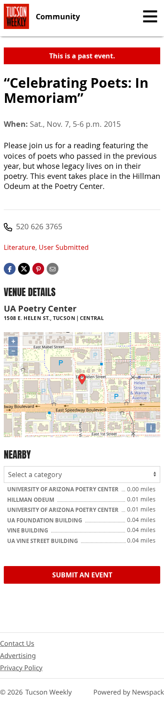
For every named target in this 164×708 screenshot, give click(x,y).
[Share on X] (24, 268)
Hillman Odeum (31, 499)
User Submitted (64, 247)
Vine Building (28, 530)
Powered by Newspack (128, 692)
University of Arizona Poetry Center (63, 489)
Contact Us (17, 643)
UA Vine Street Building (43, 541)
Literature (19, 247)
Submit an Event (82, 575)
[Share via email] (52, 268)
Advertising (18, 655)
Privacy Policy (21, 667)
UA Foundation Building (45, 520)
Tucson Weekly (48, 692)
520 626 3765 (39, 226)
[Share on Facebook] (10, 268)
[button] (38, 268)
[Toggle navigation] (150, 16)
